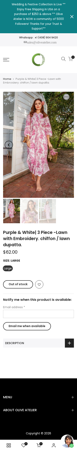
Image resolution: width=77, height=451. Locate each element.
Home (7, 79)
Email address (14, 307)
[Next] (68, 145)
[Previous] (9, 145)
